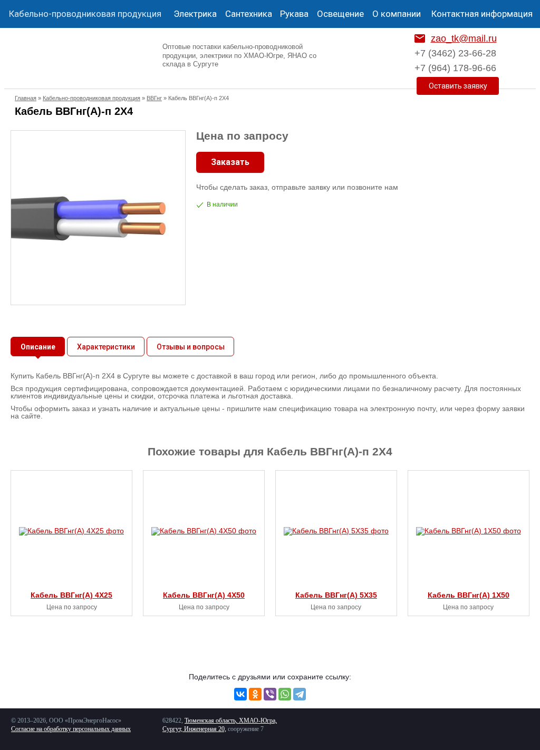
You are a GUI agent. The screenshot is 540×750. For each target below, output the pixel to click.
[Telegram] (299, 694)
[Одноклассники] (255, 694)
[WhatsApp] (284, 694)
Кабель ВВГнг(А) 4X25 (71, 595)
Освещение (340, 13)
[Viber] (270, 694)
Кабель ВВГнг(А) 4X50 (204, 595)
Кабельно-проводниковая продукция (85, 13)
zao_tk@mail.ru (464, 38)
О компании (396, 13)
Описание (38, 347)
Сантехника (248, 13)
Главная (25, 98)
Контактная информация (482, 13)
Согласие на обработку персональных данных (71, 729)
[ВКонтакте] (240, 694)
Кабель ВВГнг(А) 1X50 (468, 595)
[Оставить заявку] (458, 86)
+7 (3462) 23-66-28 (455, 53)
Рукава (294, 13)
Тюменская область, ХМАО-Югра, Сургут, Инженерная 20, (219, 725)
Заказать (230, 162)
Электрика (195, 13)
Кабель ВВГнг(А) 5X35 (336, 595)
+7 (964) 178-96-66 (455, 68)
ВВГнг (154, 98)
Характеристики (106, 347)
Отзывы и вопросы (191, 347)
